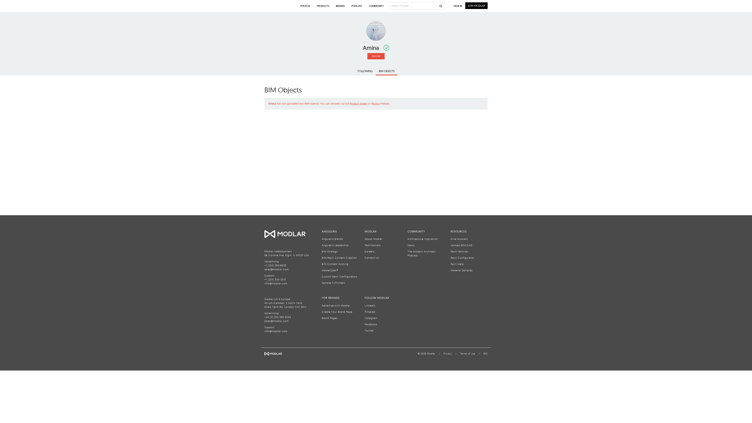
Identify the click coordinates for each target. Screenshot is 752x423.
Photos (375, 103)
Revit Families (459, 251)
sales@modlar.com (276, 269)
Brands (340, 6)
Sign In (458, 6)
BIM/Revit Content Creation (339, 257)
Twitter (369, 330)
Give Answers (459, 238)
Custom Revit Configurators (339, 276)
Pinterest (370, 311)
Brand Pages (329, 318)
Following (365, 71)
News (411, 245)
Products (323, 6)
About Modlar (373, 238)
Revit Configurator (462, 257)
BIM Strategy (330, 251)
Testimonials (373, 245)
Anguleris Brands (332, 238)
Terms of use (467, 353)
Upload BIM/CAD (461, 245)
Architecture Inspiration (423, 238)
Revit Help (457, 264)
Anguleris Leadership (335, 245)
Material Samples (462, 270)
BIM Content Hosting (335, 264)
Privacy (448, 353)
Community (376, 6)
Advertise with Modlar (336, 305)
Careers (369, 251)
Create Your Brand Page (337, 311)
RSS (486, 353)
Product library (358, 103)
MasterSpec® (330, 270)
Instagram (371, 318)
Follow (376, 56)
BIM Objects (387, 71)
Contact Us (372, 257)
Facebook (371, 324)
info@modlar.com (275, 283)
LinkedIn (370, 305)
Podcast (357, 6)
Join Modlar (476, 5)
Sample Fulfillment (333, 282)
